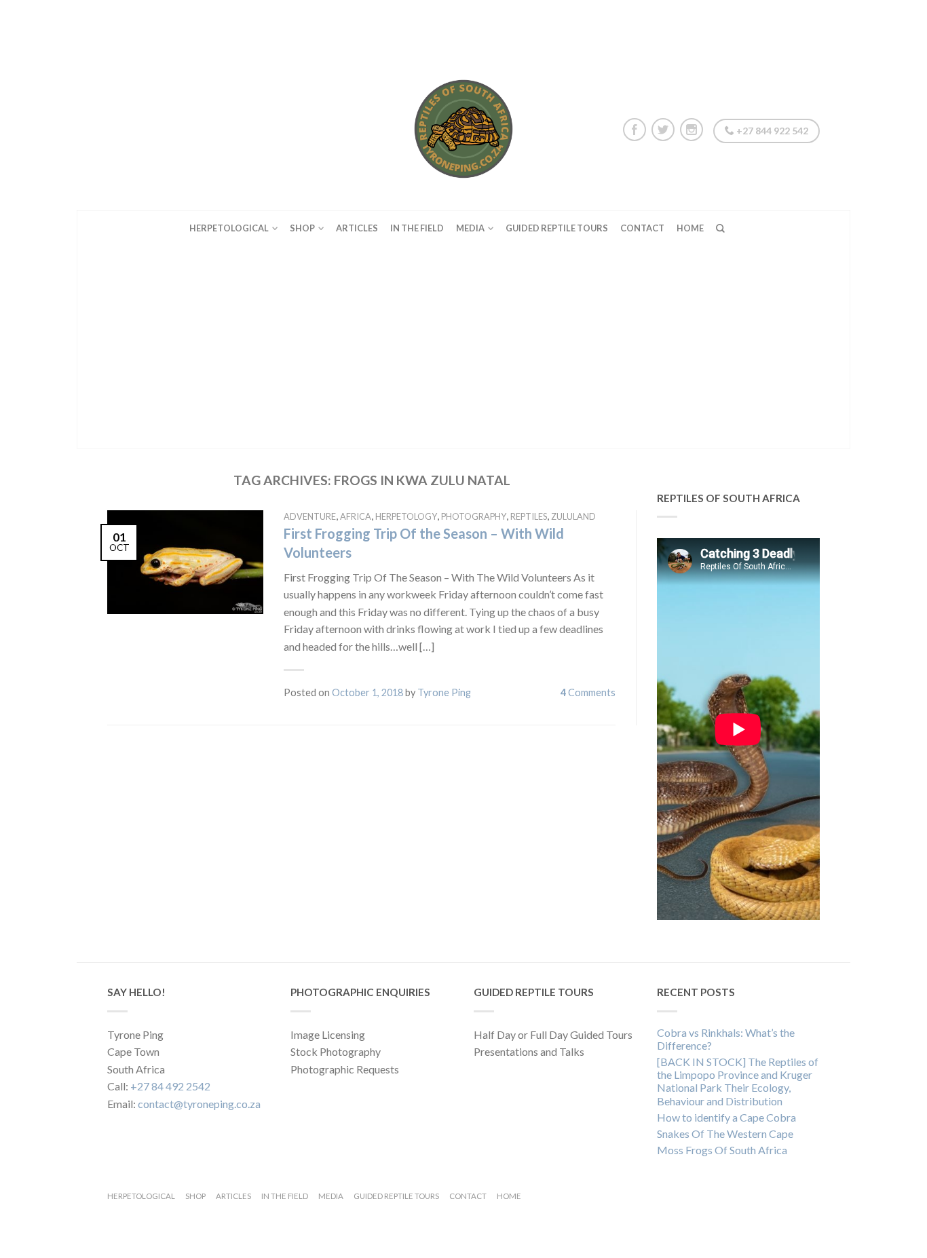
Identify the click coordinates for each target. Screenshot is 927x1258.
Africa (355, 516)
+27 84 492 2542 (170, 1086)
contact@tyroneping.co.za (199, 1103)
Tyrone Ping (444, 692)
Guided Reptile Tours (557, 228)
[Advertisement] (463, 347)
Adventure (310, 516)
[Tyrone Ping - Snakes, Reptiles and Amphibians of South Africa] (463, 125)
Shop (302, 228)
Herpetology (406, 516)
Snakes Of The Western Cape (725, 1133)
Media (470, 228)
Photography (473, 516)
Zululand (573, 516)
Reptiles (528, 516)
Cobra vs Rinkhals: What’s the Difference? (726, 1039)
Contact (642, 228)
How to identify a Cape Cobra (726, 1117)
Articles (357, 228)
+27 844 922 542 (771, 130)
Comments (588, 692)
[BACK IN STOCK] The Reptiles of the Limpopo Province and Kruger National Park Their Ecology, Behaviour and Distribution (737, 1081)
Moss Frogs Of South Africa (722, 1149)
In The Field (417, 228)
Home (690, 228)
